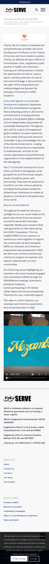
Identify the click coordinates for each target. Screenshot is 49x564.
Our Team (8, 477)
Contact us (9, 468)
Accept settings (19, 558)
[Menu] (41, 9)
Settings (33, 558)
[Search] (35, 9)
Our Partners (9, 482)
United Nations (20, 205)
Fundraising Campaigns (14, 511)
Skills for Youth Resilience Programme (20, 515)
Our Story (8, 473)
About (6, 464)
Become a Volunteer (13, 507)
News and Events (11, 520)
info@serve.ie (24, 2)
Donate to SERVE (11, 502)
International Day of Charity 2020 (20, 19)
